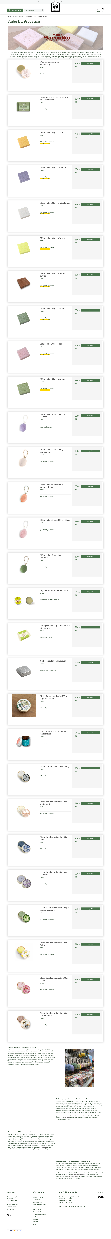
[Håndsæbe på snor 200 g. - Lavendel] (24, 427)
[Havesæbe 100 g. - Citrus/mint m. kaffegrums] (24, 110)
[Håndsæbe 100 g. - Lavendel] (24, 180)
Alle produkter (16, 10)
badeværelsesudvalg (78, 1174)
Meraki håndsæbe (72, 1176)
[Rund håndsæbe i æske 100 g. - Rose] (24, 990)
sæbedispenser (65, 1117)
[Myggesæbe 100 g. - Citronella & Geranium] (24, 638)
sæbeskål (36, 1062)
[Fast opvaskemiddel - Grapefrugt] (24, 75)
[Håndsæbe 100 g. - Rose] (24, 356)
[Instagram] (102, 1197)
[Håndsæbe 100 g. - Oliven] (24, 321)
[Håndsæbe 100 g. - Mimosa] (24, 251)
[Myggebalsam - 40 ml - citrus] (24, 603)
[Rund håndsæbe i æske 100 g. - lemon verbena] (24, 920)
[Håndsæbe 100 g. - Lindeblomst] (24, 215)
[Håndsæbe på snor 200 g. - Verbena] (24, 568)
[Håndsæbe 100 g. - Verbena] (24, 392)
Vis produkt (90, 63)
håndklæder (11, 1149)
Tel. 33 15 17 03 (11, 1206)
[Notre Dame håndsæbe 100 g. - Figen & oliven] (24, 709)
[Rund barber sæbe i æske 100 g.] (24, 779)
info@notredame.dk (13, 1204)
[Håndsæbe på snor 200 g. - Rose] (24, 533)
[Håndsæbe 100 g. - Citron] (24, 145)
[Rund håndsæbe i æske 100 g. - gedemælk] (24, 814)
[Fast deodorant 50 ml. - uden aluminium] (24, 744)
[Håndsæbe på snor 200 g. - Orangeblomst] (24, 497)
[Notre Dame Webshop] (55, 6)
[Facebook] (99, 1197)
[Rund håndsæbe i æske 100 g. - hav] (24, 850)
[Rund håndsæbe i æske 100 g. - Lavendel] (24, 885)
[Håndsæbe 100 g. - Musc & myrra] (24, 286)
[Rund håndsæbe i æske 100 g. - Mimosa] (24, 955)
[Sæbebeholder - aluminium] (24, 673)
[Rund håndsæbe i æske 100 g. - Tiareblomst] (24, 1026)
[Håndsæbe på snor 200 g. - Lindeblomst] (24, 462)
